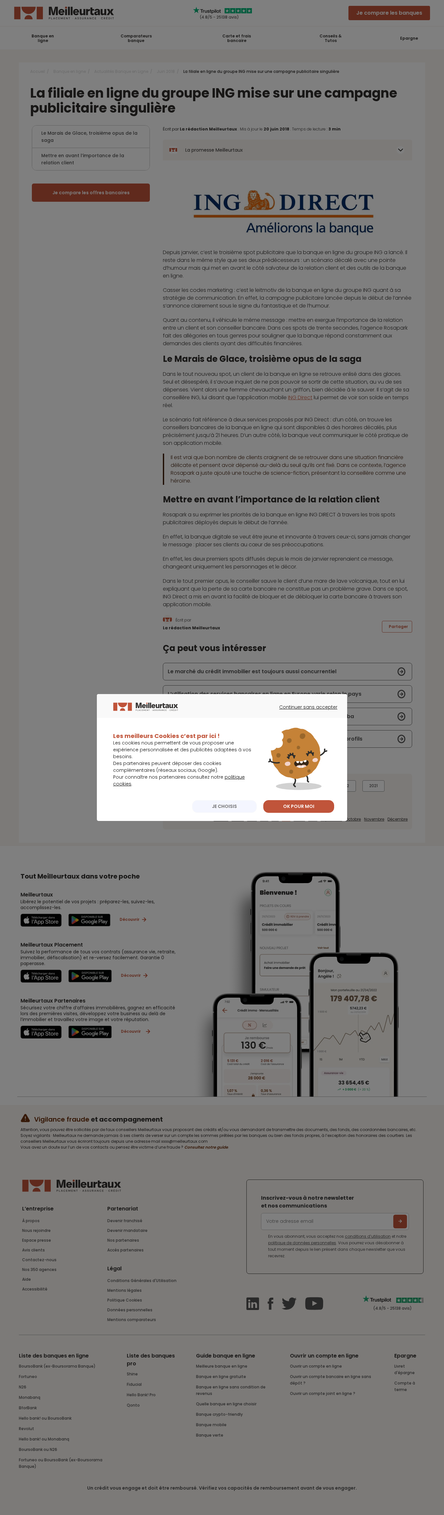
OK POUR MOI (298, 806)
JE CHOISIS (224, 806)
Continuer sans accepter (305, 713)
